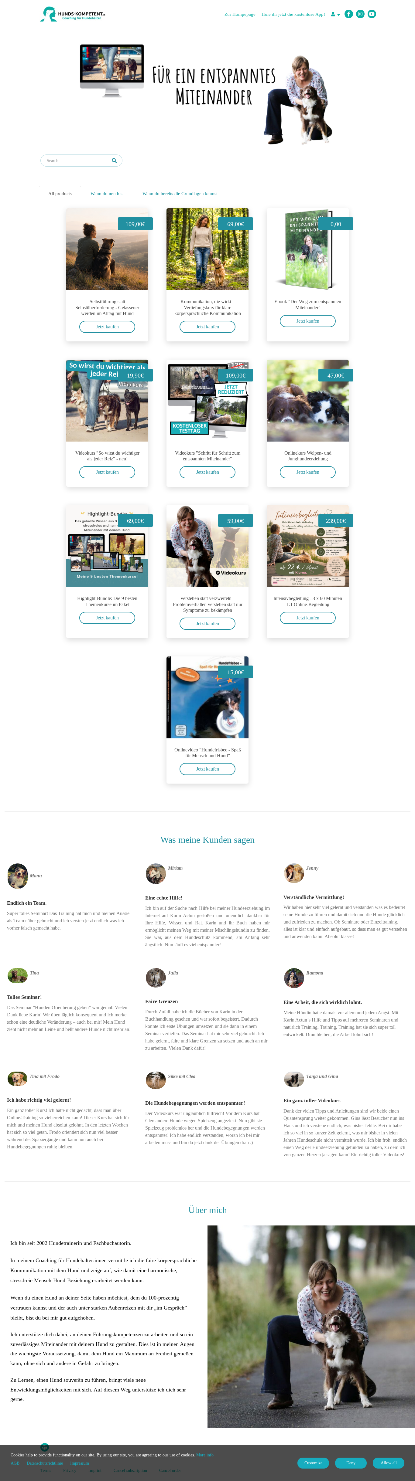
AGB (15, 1463)
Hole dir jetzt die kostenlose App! (293, 14)
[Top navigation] (335, 15)
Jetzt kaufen (107, 326)
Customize (313, 1463)
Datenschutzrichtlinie (45, 1463)
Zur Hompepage (240, 14)
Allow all (389, 1463)
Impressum (79, 1463)
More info (205, 1455)
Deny (350, 1463)
